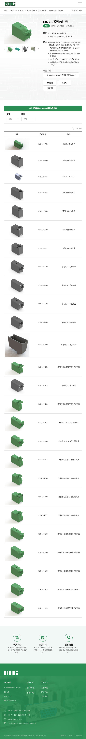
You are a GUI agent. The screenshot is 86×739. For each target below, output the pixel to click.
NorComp (7, 696)
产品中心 (13, 10)
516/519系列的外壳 (56, 10)
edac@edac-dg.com (15, 719)
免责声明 (71, 735)
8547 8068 (26, 711)
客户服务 (44, 682)
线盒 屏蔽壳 (42, 10)
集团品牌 (7, 682)
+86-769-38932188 (14, 711)
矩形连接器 (31, 10)
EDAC (22, 10)
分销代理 (44, 696)
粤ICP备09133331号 (39, 735)
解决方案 (30, 688)
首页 (5, 10)
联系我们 (44, 688)
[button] (38, 49)
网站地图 (79, 735)
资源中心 (30, 693)
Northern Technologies (12, 688)
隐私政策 (63, 735)
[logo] (10, 3)
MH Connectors (10, 701)
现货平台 (44, 692)
